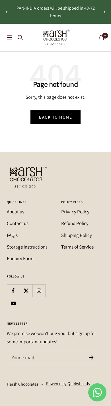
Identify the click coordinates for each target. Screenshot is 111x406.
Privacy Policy (75, 212)
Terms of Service (77, 247)
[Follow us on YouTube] (13, 303)
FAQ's (12, 235)
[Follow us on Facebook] (13, 290)
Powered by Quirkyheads (68, 383)
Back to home (55, 117)
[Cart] (101, 37)
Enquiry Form (20, 258)
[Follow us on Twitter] (26, 290)
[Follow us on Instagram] (38, 290)
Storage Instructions (27, 247)
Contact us (17, 223)
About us (15, 212)
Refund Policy (75, 223)
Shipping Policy (76, 235)
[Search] (20, 37)
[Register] (91, 357)
